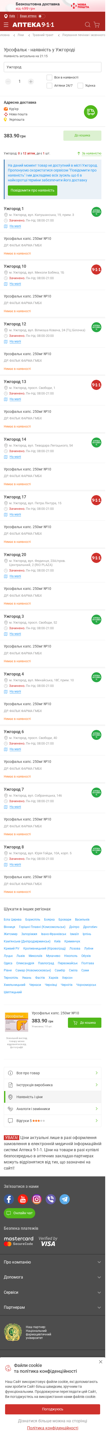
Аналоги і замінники (33, 1109)
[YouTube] (23, 1199)
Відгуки (24, 1121)
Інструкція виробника (34, 1085)
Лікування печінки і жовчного (83, 35)
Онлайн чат (23, 1213)
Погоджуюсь (100, 1361)
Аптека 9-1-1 (33, 24)
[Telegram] (65, 1199)
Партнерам (14, 1307)
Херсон (67, 978)
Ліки (20, 35)
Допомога (13, 1277)
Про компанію (17, 1262)
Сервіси (11, 1292)
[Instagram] (37, 1199)
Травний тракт (42, 35)
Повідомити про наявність (33, 190)
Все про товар (28, 1073)
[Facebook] (9, 1199)
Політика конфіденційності (52, 1428)
